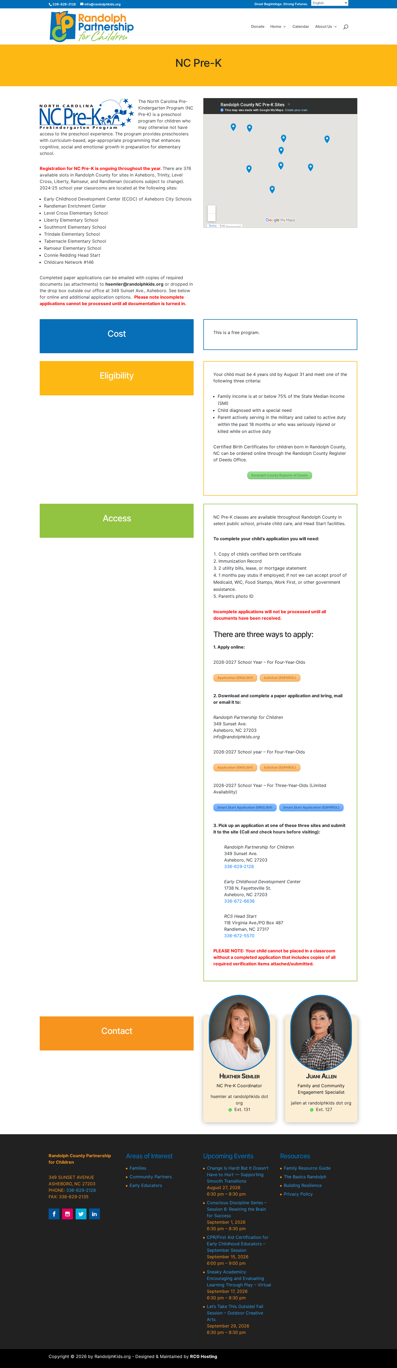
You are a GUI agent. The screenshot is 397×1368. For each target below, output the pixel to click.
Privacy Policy (298, 1194)
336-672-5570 (239, 935)
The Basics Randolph (305, 1176)
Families (138, 1168)
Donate (257, 27)
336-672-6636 (239, 901)
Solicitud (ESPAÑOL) (280, 678)
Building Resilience (303, 1185)
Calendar (300, 27)
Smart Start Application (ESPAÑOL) (311, 807)
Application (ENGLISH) (235, 678)
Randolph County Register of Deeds (279, 475)
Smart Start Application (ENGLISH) (244, 807)
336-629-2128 (239, 866)
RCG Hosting (203, 1356)
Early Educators (146, 1185)
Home (275, 27)
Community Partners (151, 1176)
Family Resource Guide (307, 1168)
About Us (323, 27)
